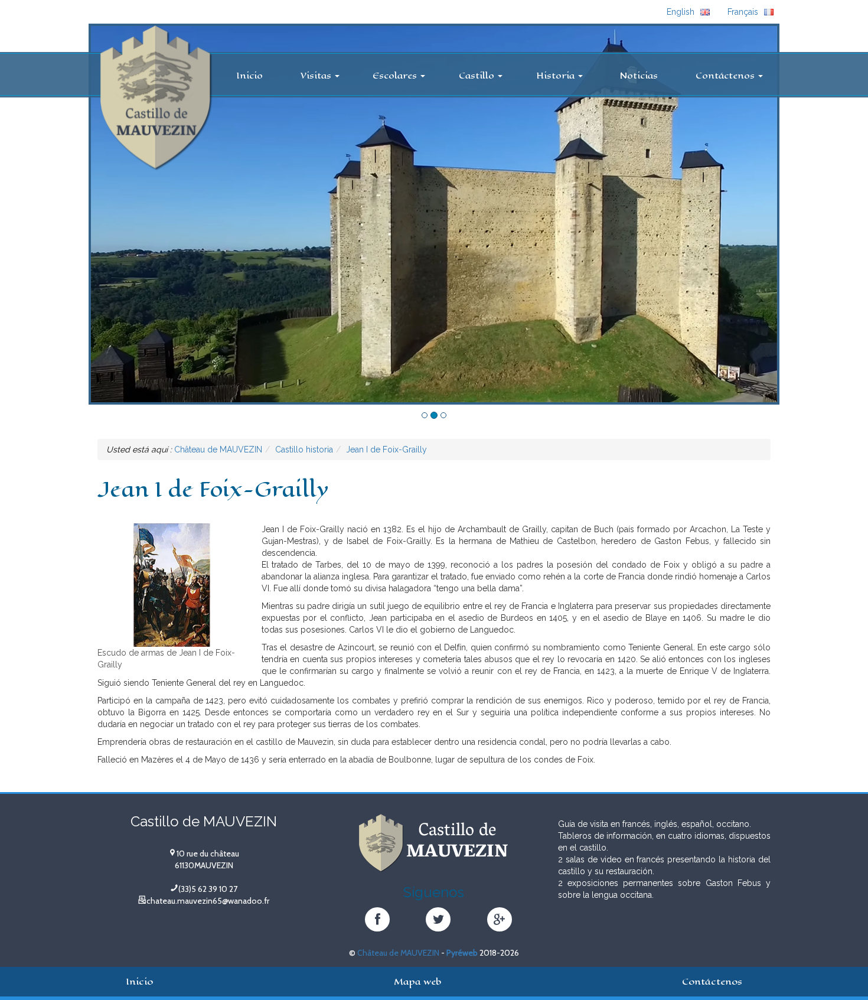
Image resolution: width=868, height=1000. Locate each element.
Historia (556, 75)
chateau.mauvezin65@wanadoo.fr (207, 900)
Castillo (478, 75)
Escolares (396, 75)
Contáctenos (726, 75)
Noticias (639, 75)
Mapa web (417, 981)
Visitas (317, 75)
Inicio (249, 75)
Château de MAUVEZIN (398, 952)
